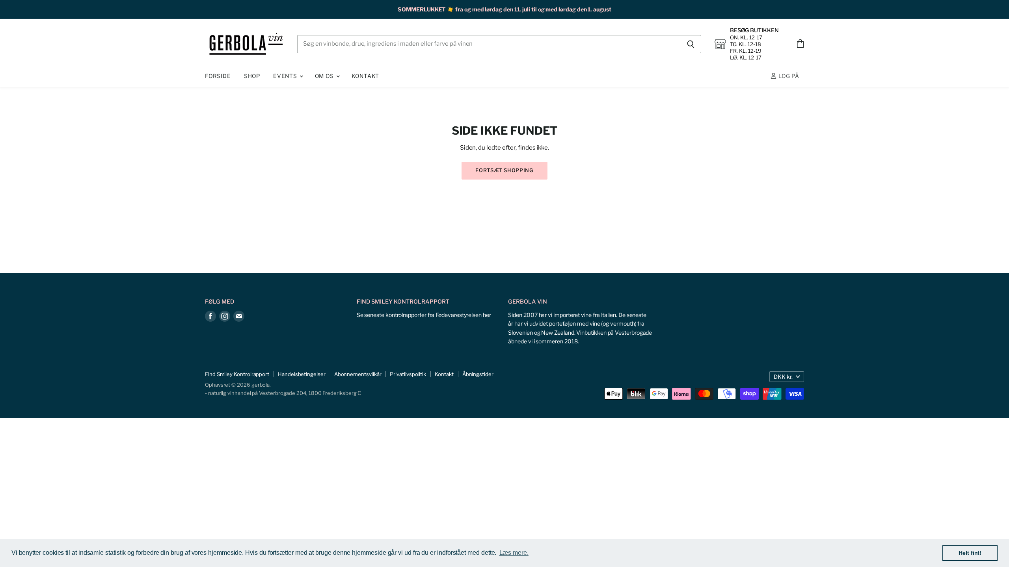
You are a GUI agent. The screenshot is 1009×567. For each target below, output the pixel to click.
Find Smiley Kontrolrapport (237, 374)
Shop (252, 76)
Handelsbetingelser (302, 374)
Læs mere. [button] (514, 552)
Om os (325, 76)
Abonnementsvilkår (358, 374)
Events (286, 76)
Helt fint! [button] (970, 553)
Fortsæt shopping (504, 170)
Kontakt (366, 76)
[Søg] (690, 44)
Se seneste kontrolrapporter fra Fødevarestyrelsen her (424, 314)
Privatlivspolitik (408, 374)
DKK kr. (783, 376)
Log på (788, 76)
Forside (218, 76)
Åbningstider (477, 374)
